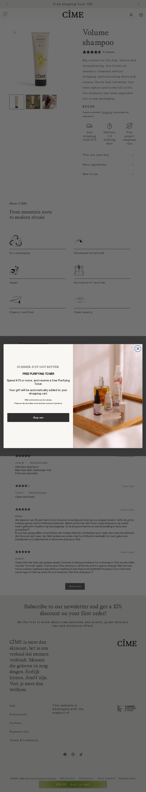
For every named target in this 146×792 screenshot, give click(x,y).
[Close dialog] (138, 349)
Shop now (38, 417)
